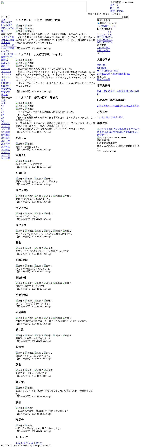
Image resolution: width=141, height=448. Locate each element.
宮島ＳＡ (5, 63)
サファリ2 (6, 74)
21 (107, 39)
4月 (2, 121)
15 (109, 37)
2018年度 (5, 147)
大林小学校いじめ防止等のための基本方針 (118, 105)
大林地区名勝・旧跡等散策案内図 (113, 74)
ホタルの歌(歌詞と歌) (107, 71)
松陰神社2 (6, 83)
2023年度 (5, 132)
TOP (3, 19)
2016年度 (5, 152)
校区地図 (101, 68)
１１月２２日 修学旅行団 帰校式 (9, 57)
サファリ (5, 77)
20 (105, 39)
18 (100, 39)
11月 (3, 100)
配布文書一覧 (103, 79)
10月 (3, 103)
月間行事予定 (103, 47)
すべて (113, 23)
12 (102, 37)
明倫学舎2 (6, 89)
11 (100, 37)
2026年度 (5, 123)
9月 (2, 106)
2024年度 (5, 129)
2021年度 (5, 138)
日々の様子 (6, 25)
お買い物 (5, 68)
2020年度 (5, 141)
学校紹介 (101, 65)
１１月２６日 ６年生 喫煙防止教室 (9, 40)
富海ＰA (5, 66)
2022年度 (5, 135)
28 (107, 42)
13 (105, 37)
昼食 (3, 80)
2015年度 (5, 155)
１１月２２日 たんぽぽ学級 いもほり (9, 48)
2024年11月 (106, 26)
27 (105, 42)
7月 (2, 112)
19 (102, 39)
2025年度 (5, 126)
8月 (2, 109)
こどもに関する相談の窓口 (110, 117)
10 (32, 443)
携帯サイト (102, 135)
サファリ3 (6, 71)
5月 (2, 118)
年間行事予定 (103, 50)
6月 (2, 115)
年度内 (103, 23)
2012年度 (5, 158)
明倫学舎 (5, 92)
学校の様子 (6, 22)
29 (109, 42)
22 (109, 39)
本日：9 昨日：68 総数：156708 (117, 8)
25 (100, 42)
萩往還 (4, 94)
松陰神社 (5, 86)
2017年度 (5, 149)
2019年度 (5, 144)
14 (107, 37)
